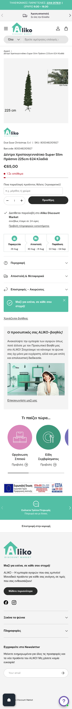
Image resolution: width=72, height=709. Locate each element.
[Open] (9, 700)
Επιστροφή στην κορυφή (36, 526)
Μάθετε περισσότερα (20, 591)
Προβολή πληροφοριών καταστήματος (29, 225)
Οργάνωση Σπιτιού (20, 457)
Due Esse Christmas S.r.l (17, 142)
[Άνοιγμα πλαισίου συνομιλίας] (64, 701)
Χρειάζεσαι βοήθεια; (16, 318)
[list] (36, 90)
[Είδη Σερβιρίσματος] (48, 437)
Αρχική (7, 51)
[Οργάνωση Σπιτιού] (20, 437)
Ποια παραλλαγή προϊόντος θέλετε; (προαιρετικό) (32, 184)
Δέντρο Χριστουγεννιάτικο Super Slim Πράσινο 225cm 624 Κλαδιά (34, 54)
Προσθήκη (48, 200)
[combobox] (36, 39)
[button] (66, 28)
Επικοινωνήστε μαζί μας (22, 400)
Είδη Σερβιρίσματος (48, 457)
